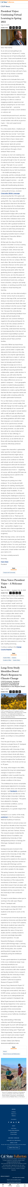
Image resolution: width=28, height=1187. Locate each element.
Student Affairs (6, 657)
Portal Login (10, 1185)
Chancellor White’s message (10, 193)
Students (14, 657)
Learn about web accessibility (18, 1177)
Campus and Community (9, 572)
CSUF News (5, 6)
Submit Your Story (13, 1147)
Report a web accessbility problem (14, 1179)
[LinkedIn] (16, 27)
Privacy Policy (13, 1134)
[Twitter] (13, 27)
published (4, 817)
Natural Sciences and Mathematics (11, 1054)
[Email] (20, 27)
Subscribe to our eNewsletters (14, 1140)
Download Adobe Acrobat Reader (14, 1182)
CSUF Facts (13, 1128)
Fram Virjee (4, 562)
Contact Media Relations (13, 1130)
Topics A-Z (13, 1113)
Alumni (5, 1051)
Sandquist (13, 791)
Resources (18, 1185)
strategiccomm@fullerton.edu (13, 1162)
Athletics (14, 1115)
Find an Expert (13, 1132)
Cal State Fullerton (7, 2)
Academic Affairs (7, 660)
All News (14, 1111)
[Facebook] (10, 27)
